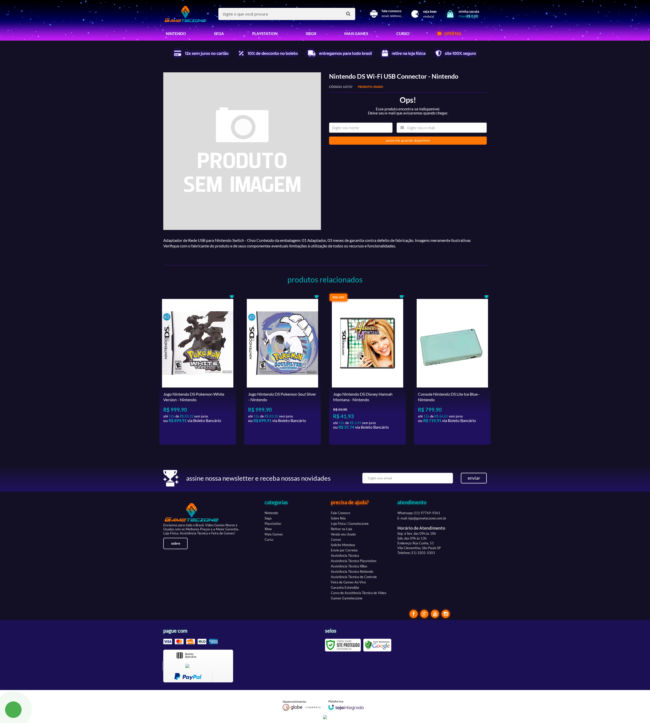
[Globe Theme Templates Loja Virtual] (302, 705)
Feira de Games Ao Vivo (348, 582)
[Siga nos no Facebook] (414, 614)
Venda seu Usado (343, 534)
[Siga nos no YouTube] (435, 614)
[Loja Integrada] (346, 704)
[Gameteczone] (185, 14)
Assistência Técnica (345, 555)
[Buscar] (348, 13)
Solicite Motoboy (343, 545)
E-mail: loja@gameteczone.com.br (421, 518)
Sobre (175, 543)
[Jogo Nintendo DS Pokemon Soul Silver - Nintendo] (282, 369)
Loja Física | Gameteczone (350, 524)
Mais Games (274, 534)
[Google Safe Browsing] (377, 645)
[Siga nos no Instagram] (446, 614)
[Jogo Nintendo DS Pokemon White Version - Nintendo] (197, 369)
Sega (268, 518)
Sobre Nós (338, 518)
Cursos (336, 539)
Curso (269, 539)
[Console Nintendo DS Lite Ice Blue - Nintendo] (452, 369)
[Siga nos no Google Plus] (424, 614)
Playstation (273, 524)
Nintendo (271, 513)
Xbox (268, 529)
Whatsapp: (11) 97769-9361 (418, 513)
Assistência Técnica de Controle (354, 577)
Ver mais (207, 436)
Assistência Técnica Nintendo (352, 571)
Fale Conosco (340, 513)
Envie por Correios (344, 550)
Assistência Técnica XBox (349, 566)
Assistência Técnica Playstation (353, 561)
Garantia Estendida (345, 587)
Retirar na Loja (341, 529)
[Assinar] (474, 478)
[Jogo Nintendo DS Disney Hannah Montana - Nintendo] (367, 369)
